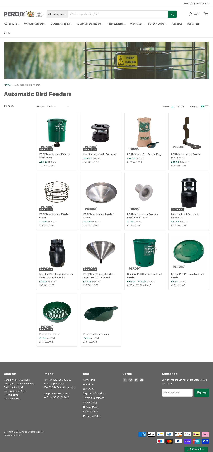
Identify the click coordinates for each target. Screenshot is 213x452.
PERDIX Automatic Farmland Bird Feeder (55, 156)
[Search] (172, 14)
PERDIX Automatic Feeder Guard (54, 216)
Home (7, 85)
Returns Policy (91, 407)
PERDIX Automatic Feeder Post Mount (186, 156)
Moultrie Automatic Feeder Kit (100, 154)
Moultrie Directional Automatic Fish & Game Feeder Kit (56, 276)
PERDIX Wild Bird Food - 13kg (144, 154)
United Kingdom (195, 3)
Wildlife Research (34, 24)
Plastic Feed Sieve (49, 334)
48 (182, 106)
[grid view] (202, 107)
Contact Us (89, 379)
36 (177, 106)
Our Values (193, 24)
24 (172, 106)
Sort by (41, 106)
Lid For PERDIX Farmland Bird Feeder (187, 276)
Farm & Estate (116, 24)
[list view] (207, 107)
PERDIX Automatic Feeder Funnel (98, 216)
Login (196, 14)
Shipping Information (94, 393)
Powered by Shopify (13, 435)
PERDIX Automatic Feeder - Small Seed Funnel (142, 216)
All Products (11, 24)
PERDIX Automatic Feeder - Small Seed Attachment (98, 276)
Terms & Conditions (93, 397)
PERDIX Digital (157, 24)
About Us (177, 24)
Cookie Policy (90, 402)
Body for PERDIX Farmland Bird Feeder (144, 276)
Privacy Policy (90, 411)
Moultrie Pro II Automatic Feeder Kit (185, 216)
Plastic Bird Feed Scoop (96, 334)
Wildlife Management (89, 24)
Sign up (202, 392)
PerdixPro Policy (92, 416)
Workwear (136, 24)
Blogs (7, 33)
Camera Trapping (61, 24)
